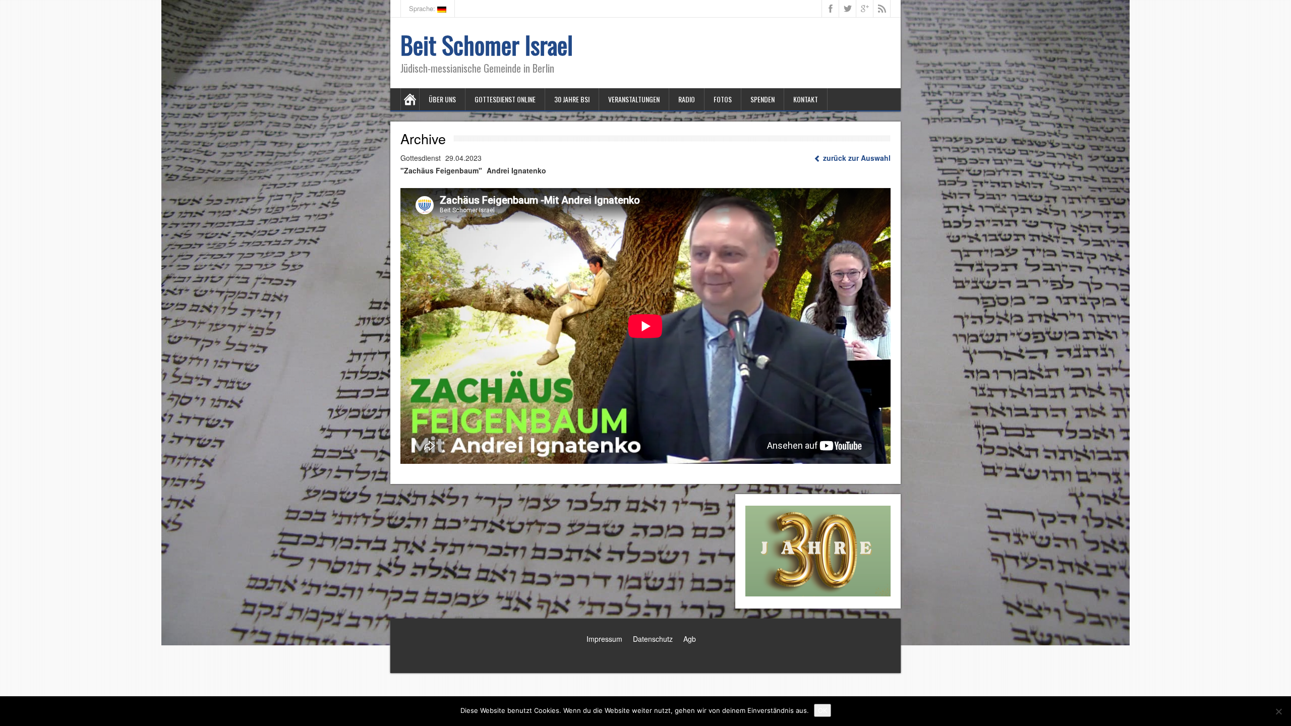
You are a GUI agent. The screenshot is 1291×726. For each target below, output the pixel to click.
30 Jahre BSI (572, 99)
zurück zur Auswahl (856, 158)
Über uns (442, 99)
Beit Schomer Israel (486, 45)
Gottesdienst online (505, 99)
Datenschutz (653, 639)
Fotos (723, 99)
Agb (689, 639)
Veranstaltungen (634, 99)
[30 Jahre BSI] (818, 549)
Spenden (762, 99)
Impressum (604, 639)
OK (822, 710)
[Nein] (1278, 711)
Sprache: (423, 8)
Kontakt (805, 99)
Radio (686, 99)
